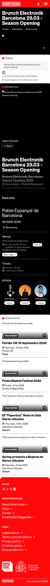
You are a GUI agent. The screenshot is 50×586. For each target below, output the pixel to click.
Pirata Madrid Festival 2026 (21, 381)
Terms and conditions (17, 537)
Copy (36, 244)
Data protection (12, 550)
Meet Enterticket (13, 504)
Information (17, 29)
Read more (8, 197)
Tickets (5, 29)
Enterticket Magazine (16, 517)
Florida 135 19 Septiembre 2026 (24, 343)
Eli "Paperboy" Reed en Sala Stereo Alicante (21, 417)
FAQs (5, 509)
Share (9, 145)
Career (6, 513)
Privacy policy (11, 541)
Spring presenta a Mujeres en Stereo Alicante (22, 458)
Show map (8, 254)
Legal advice (10, 533)
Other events (31, 29)
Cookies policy (12, 545)
